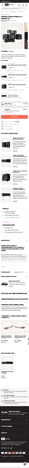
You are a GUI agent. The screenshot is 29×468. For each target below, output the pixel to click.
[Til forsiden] (9, 4)
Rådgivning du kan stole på (14, 299)
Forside (2, 11)
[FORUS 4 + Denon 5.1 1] (12, 36)
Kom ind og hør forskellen (14, 293)
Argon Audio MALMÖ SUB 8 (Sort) (17, 84)
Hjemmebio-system (13, 11)
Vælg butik (13, 105)
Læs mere (10, 57)
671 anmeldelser (12, 20)
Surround (6, 11)
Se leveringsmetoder (8, 112)
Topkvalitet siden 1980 (12, 305)
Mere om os (18, 444)
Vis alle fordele (5, 221)
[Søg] (3, 8)
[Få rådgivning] (25, 464)
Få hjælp (11, 286)
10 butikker (17, 121)
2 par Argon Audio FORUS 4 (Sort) (17, 65)
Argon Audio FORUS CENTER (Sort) (17, 74)
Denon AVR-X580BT (13, 95)
